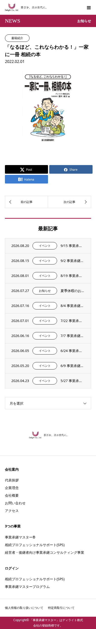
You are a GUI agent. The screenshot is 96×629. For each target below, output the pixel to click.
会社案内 (12, 469)
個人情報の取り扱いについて (24, 608)
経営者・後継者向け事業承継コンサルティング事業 (44, 552)
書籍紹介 (17, 38)
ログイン (12, 568)
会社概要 (12, 495)
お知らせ (45, 291)
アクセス (12, 510)
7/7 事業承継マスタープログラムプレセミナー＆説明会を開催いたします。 (73, 335)
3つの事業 (13, 526)
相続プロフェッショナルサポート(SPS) (34, 544)
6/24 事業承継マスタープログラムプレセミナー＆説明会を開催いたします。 (73, 350)
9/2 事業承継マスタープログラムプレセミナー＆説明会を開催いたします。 (73, 260)
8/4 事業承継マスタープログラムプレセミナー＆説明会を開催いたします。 (73, 305)
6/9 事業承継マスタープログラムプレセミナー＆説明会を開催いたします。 (73, 365)
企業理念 (12, 487)
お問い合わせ (15, 503)
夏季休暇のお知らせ (73, 290)
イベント (45, 246)
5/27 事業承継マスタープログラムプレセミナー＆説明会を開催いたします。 (73, 380)
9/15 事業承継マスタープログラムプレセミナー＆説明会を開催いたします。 (73, 245)
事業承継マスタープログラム (27, 586)
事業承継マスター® (20, 537)
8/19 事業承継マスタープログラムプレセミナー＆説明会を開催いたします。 (73, 275)
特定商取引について (61, 608)
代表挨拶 (12, 480)
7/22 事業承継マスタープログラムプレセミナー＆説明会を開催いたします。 (73, 320)
